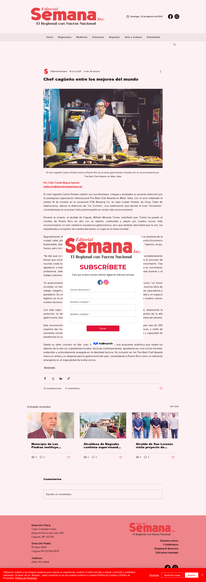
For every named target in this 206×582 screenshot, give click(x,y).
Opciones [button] (154, 575)
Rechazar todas (172, 575)
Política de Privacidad (26, 578)
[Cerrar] (202, 575)
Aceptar (192, 575)
